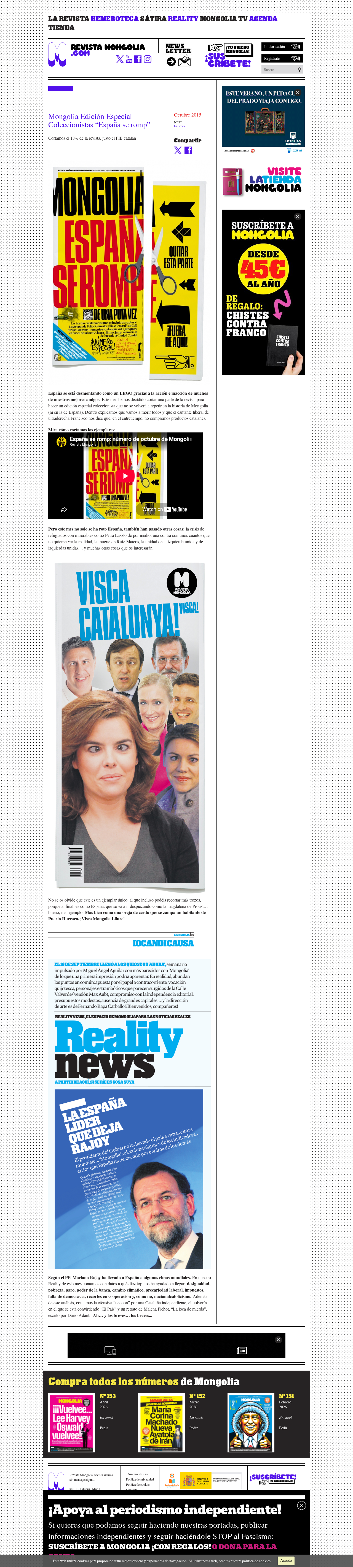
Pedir (104, 1427)
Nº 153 (108, 1396)
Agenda (263, 19)
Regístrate (272, 58)
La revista (68, 19)
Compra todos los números (144, 1382)
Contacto (132, 1489)
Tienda (61, 27)
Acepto (286, 1560)
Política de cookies (138, 1484)
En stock (179, 126)
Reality (183, 19)
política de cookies (256, 1560)
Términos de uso (137, 1474)
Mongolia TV (224, 19)
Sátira (153, 19)
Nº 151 (286, 1396)
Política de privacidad (140, 1479)
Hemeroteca (115, 19)
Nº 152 (197, 1396)
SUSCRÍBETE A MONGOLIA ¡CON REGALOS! (129, 1547)
